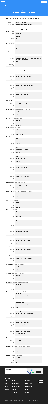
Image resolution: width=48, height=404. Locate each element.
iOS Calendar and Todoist (15, 392)
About (25, 400)
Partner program (15, 400)
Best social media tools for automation (30, 395)
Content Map (7, 389)
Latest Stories (27, 380)
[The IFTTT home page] (3, 2)
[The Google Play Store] (40, 383)
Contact (19, 400)
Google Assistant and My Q (16, 386)
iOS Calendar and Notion (15, 383)
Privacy (22, 400)
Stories (6, 383)
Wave (25, 10)
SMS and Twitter (14, 389)
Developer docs (7, 393)
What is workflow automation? (29, 386)
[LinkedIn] (31, 400)
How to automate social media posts (30, 393)
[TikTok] (40, 400)
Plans (6, 392)
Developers (7, 400)
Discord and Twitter (14, 395)
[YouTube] (35, 400)
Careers (10, 400)
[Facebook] (29, 400)
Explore (6, 380)
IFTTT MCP (6, 386)
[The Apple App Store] (40, 380)
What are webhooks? (28, 389)
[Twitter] (37, 400)
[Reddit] (42, 400)
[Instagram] (33, 400)
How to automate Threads (28, 392)
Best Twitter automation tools (29, 383)
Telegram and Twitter (15, 393)
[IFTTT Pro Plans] (7, 18)
